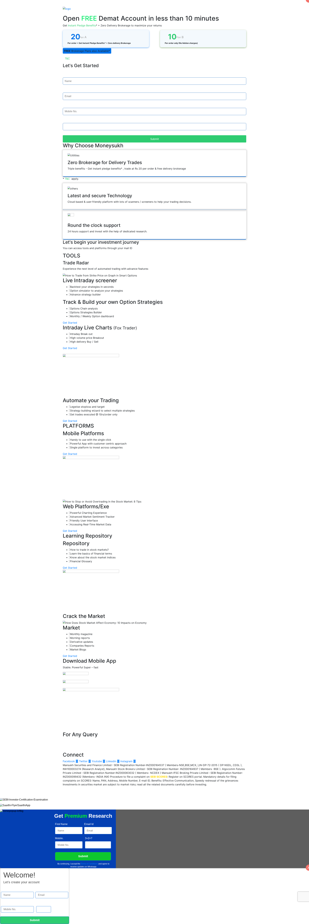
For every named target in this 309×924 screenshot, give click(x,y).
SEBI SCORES (158, 776)
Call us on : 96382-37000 (78, 740)
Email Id (67, 89)
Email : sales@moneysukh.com (81, 747)
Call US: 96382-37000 (76, 12)
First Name (69, 74)
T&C (67, 58)
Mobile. (67, 105)
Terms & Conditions (89, 864)
